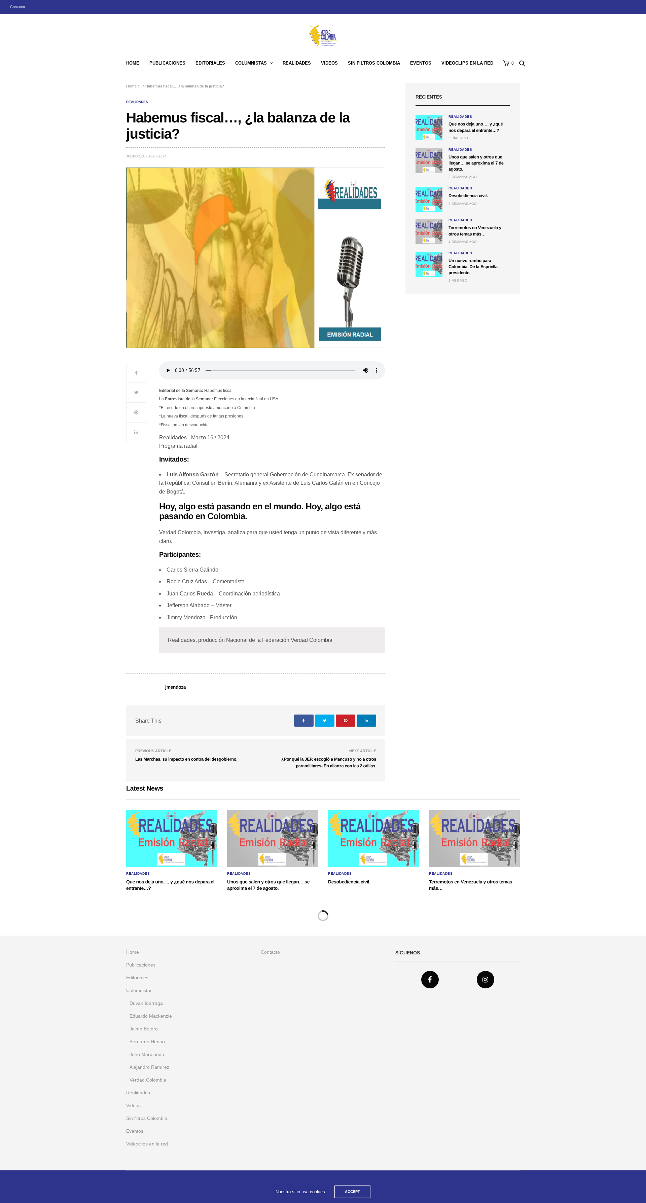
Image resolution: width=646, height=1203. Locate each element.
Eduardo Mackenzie (151, 1016)
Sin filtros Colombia (374, 63)
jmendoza (135, 156)
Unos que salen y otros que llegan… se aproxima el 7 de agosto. (476, 163)
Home (132, 63)
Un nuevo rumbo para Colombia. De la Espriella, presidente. (473, 266)
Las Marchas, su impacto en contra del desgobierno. (186, 759)
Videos (329, 63)
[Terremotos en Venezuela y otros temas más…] (429, 231)
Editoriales (210, 63)
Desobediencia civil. (468, 195)
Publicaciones (167, 63)
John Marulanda (147, 1054)
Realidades (297, 63)
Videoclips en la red (467, 63)
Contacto (17, 7)
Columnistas (251, 63)
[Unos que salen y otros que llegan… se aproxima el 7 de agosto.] (429, 160)
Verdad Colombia (148, 1080)
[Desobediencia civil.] (429, 199)
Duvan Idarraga (146, 1003)
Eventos (420, 63)
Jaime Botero (144, 1028)
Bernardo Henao (147, 1041)
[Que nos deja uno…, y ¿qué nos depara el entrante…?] (429, 127)
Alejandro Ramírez (149, 1067)
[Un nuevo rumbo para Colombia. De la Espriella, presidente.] (429, 264)
